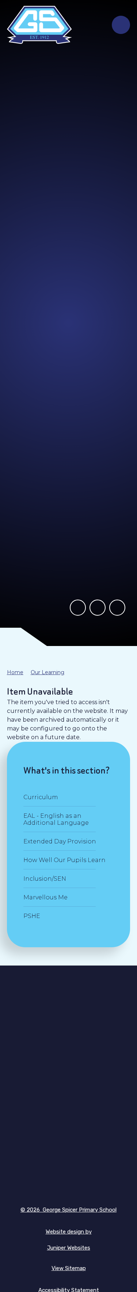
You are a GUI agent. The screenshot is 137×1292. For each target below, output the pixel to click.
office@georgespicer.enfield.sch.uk (68, 1112)
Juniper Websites (68, 1247)
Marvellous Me (68, 1176)
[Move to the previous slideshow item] (78, 608)
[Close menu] (121, 25)
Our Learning (47, 672)
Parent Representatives (68, 1144)
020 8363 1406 (68, 1099)
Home (15, 672)
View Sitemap (69, 1268)
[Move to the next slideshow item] (117, 608)
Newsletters (68, 1160)
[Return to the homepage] (39, 25)
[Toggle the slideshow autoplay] (98, 608)
